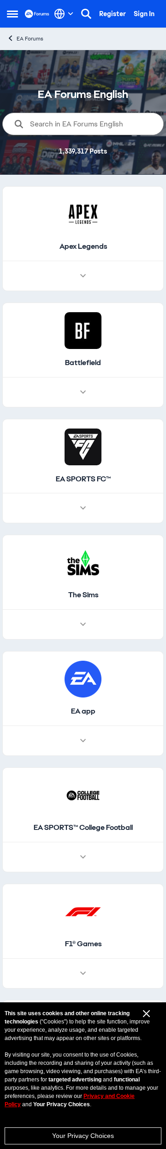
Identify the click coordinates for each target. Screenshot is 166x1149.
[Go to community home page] (37, 13)
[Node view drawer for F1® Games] (83, 973)
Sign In (144, 14)
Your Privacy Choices (83, 1135)
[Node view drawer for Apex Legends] (83, 275)
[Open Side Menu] (12, 14)
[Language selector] (63, 14)
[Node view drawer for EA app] (83, 740)
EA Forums (30, 38)
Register (112, 14)
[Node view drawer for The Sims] (83, 624)
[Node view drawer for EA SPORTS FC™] (83, 508)
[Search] (86, 13)
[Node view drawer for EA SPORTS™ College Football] (83, 857)
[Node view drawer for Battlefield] (83, 392)
